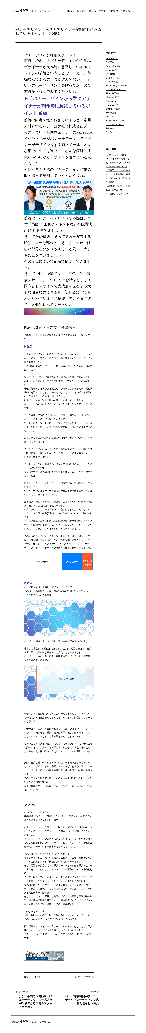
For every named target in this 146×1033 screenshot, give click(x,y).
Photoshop (111, 101)
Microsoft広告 (112, 97)
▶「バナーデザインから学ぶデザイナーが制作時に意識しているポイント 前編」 (57, 106)
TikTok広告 (111, 112)
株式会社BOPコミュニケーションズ (33, 10)
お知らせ (110, 128)
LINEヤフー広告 (113, 78)
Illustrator (110, 74)
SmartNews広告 (113, 109)
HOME (70, 11)
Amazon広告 (112, 58)
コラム (92, 11)
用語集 (102, 11)
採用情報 (113, 11)
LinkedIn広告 (112, 81)
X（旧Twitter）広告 (115, 120)
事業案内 (81, 11)
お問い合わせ (128, 11)
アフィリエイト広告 (115, 124)
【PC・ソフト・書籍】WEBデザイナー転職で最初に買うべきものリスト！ (118, 159)
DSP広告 (110, 62)
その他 (109, 132)
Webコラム (89, 977)
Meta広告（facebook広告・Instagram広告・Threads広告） (117, 89)
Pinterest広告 (112, 105)
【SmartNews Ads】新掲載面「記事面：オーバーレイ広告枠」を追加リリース (118, 190)
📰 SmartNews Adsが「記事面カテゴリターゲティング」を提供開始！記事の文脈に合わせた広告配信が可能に (118, 174)
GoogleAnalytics (113, 66)
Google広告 (111, 70)
